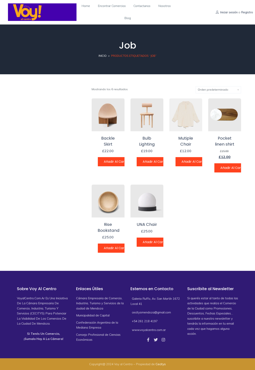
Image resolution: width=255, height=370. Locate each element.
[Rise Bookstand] (108, 201)
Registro (247, 12)
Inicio (103, 56)
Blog (127, 18)
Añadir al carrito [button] (117, 161)
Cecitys (161, 364)
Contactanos (141, 6)
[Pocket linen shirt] (224, 114)
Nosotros (164, 6)
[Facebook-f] (148, 340)
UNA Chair (147, 224)
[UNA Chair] (146, 201)
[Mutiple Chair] (185, 114)
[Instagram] (163, 340)
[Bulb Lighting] (146, 114)
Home (85, 6)
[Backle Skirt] (108, 114)
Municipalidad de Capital (93, 315)
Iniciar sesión (229, 12)
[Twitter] (156, 340)
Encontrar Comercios (112, 6)
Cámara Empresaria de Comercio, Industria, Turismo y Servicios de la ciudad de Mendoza (100, 303)
